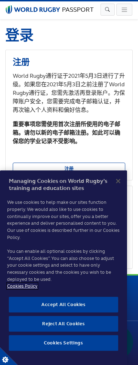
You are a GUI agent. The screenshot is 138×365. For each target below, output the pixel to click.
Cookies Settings (9, 356)
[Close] (118, 181)
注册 (69, 168)
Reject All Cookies (63, 324)
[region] (63, 267)
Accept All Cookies (63, 304)
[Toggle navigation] (107, 10)
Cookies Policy (22, 286)
